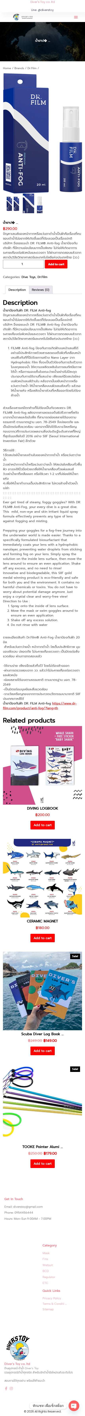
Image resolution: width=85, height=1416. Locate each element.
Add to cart (56, 264)
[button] (76, 17)
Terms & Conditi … (54, 1304)
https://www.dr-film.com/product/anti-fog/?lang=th (40, 706)
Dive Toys (29, 277)
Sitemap (48, 1309)
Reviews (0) (40, 289)
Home (7, 68)
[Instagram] (11, 1388)
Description (17, 289)
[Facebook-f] (6, 1388)
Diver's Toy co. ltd (42, 2)
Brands (19, 68)
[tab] (17, 290)
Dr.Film (32, 68)
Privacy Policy (51, 1298)
